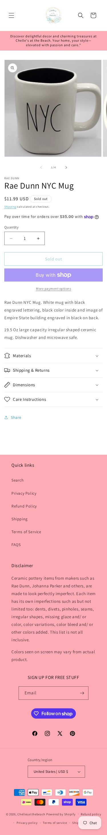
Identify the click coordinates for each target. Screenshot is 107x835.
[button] (11, 15)
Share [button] (16, 417)
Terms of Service (26, 531)
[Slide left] (41, 167)
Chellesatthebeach (31, 814)
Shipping (10, 207)
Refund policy (91, 814)
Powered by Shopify (61, 814)
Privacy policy (27, 823)
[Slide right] (66, 167)
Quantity (11, 227)
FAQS (16, 544)
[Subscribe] (82, 693)
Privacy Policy (23, 493)
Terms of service (55, 823)
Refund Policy (24, 506)
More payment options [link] (53, 288)
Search (17, 480)
